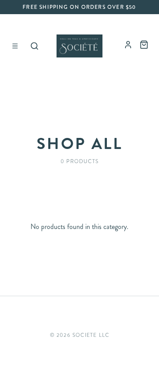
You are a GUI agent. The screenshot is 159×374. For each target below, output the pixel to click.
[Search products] (34, 46)
